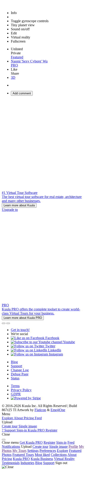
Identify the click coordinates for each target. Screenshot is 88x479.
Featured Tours (23, 455)
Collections (59, 455)
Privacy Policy (21, 390)
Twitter (49, 346)
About (71, 455)
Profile (73, 446)
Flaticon (40, 410)
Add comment (22, 93)
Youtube (68, 342)
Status (15, 378)
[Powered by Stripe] (26, 398)
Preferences (47, 451)
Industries (27, 463)
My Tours (19, 451)
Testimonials (11, 463)
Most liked (42, 455)
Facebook (51, 338)
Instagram (55, 354)
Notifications (11, 446)
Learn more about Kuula (19, 205)
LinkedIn (54, 350)
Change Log (20, 370)
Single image (28, 426)
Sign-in (61, 442)
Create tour (10, 426)
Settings (33, 451)
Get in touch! (20, 330)
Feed (70, 442)
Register (49, 442)
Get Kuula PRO (31, 442)
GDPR (16, 394)
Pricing (7, 459)
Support (16, 366)
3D (13, 77)
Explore (62, 451)
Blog (14, 362)
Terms (15, 386)
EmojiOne (58, 410)
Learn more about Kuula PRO (23, 317)
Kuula (21, 459)
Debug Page (19, 374)
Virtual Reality (64, 459)
